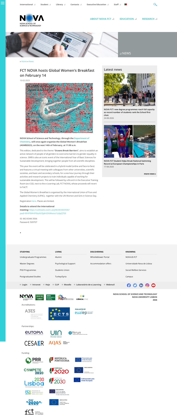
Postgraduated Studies (30, 276)
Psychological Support (65, 263)
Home (24, 61)
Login (24, 284)
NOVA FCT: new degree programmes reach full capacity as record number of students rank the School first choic (129, 112)
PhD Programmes (28, 270)
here (34, 201)
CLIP (57, 284)
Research (148, 18)
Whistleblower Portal (99, 257)
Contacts (75, 4)
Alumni (58, 257)
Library (59, 4)
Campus (129, 276)
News (31, 61)
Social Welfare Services (136, 270)
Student (44, 4)
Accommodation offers (100, 263)
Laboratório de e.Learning (88, 284)
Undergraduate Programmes (33, 257)
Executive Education (96, 4)
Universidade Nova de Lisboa (139, 263)
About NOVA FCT (100, 18)
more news (149, 173)
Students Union (62, 270)
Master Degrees (27, 263)
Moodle (67, 284)
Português (126, 4)
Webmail (110, 284)
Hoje (48, 284)
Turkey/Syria (60, 276)
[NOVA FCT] (32, 19)
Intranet (36, 284)
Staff (116, 4)
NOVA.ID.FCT (131, 257)
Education (127, 18)
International (26, 4)
